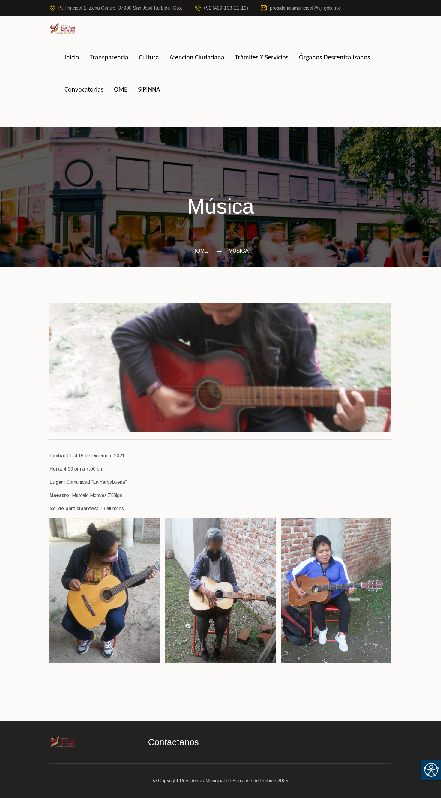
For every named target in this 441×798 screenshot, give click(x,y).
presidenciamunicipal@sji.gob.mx (304, 8)
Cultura (149, 57)
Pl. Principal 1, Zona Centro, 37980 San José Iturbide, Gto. (120, 8)
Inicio (71, 57)
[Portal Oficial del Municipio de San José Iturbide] (63, 28)
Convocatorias (84, 89)
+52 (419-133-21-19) (225, 8)
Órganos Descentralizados (334, 57)
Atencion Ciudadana (197, 57)
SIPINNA (149, 89)
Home (202, 251)
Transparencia (109, 57)
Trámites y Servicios (262, 57)
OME (121, 89)
